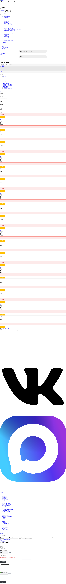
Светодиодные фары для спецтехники (10, 31)
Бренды (1, 348)
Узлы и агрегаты (6, 34)
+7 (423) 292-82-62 (8, 10)
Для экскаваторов (2, 339)
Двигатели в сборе (7, 19)
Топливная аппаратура (7, 32)
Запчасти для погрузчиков (8, 38)
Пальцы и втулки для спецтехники (9, 26)
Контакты (1, 343)
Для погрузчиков (2, 337)
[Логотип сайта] (2, 0)
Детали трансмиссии (7, 23)
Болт (1, 119)
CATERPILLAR (3, 65)
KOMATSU (2, 70)
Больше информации (3, 539)
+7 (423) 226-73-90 (8, 11)
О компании (2, 342)
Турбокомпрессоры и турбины (9, 33)
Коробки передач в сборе (8, 24)
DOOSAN (2, 66)
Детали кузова (6, 21)
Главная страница (3, 59)
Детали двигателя (7, 20)
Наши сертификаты (7, 44)
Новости (1, 346)
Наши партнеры (6, 523)
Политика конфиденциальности (4, 489)
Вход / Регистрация (5, 529)
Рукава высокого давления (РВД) (9, 30)
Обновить (9, 552)
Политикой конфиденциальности (12, 538)
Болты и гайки (6, 17)
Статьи (1, 347)
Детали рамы (6, 22)
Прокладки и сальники (7, 27)
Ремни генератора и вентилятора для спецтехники (12, 29)
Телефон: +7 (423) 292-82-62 (4, 351)
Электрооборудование (7, 37)
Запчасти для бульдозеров (7, 85)
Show (2, 90)
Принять (8, 539)
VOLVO (1, 71)
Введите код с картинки (3, 550)
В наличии (5, 77)
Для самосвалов (2, 338)
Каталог (7, 59)
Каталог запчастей (3, 334)
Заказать (3, 117)
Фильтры (5, 35)
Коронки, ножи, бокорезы (7, 89)
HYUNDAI (2, 68)
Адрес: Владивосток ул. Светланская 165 (6, 352)
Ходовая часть (6, 36)
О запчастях (6, 43)
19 (8, 328)
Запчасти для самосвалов (8, 39)
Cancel (1, 91)
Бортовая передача (7, 18)
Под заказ (4, 76)
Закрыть (1, 492)
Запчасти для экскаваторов (8, 40)
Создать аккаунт (2, 536)
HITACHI (2, 67)
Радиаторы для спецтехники (8, 28)
